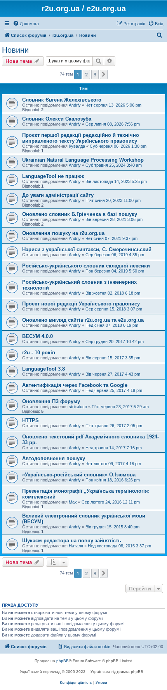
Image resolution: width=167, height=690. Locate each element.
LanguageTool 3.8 (43, 369)
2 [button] (86, 74)
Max (73, 502)
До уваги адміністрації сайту (58, 195)
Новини (15, 50)
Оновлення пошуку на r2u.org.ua (63, 233)
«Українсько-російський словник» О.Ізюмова (79, 475)
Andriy (75, 105)
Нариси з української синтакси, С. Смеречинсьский (86, 249)
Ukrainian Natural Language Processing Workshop (83, 160)
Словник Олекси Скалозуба (56, 119)
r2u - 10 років (38, 352)
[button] (104, 74)
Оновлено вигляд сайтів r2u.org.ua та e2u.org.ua (83, 320)
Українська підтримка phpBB (116, 671)
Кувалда (77, 146)
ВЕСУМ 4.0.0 (37, 336)
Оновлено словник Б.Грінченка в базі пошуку (79, 214)
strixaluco (78, 406)
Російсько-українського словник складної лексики (86, 266)
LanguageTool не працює (53, 176)
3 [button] (95, 74)
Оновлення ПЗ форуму (51, 401)
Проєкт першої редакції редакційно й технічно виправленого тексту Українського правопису (80, 138)
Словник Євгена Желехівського (61, 100)
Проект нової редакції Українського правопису (81, 304)
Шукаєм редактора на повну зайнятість (71, 540)
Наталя (76, 545)
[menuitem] (26, 23)
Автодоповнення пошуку (53, 458)
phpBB (62, 661)
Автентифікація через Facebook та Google (74, 385)
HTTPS (30, 420)
